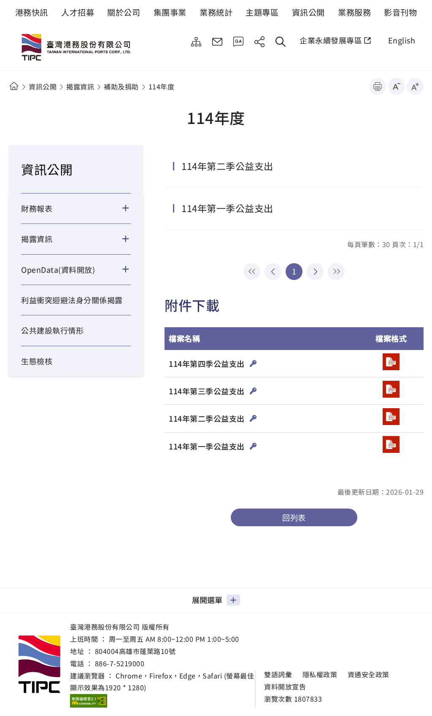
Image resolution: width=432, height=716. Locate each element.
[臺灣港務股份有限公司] (78, 48)
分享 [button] (259, 41)
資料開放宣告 (285, 687)
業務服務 (354, 12)
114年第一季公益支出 (227, 208)
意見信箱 (217, 41)
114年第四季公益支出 (207, 363)
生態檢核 (36, 360)
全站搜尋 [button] (280, 41)
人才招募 (77, 12)
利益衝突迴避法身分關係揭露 (72, 299)
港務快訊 (31, 12)
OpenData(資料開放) (58, 269)
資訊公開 (308, 12)
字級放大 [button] (415, 86)
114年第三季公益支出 (207, 390)
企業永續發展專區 (331, 40)
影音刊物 (400, 12)
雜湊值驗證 (253, 363)
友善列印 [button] (377, 86)
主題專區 (262, 12)
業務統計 (216, 12)
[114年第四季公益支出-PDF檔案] (391, 361)
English (402, 40)
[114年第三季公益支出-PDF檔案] (391, 389)
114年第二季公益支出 (227, 165)
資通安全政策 (368, 674)
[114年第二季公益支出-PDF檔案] (391, 416)
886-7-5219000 (120, 663)
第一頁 (251, 271)
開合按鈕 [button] (131, 208)
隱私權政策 (320, 674)
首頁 (13, 86)
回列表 (294, 517)
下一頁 (315, 271)
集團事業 (170, 12)
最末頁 (336, 271)
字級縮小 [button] (396, 86)
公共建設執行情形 (52, 330)
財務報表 (36, 208)
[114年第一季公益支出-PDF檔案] (391, 444)
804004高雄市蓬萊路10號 (135, 651)
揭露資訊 (80, 86)
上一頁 (273, 271)
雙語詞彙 (278, 674)
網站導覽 (196, 41)
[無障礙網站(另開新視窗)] (88, 700)
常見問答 (238, 41)
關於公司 (123, 12)
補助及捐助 (121, 86)
